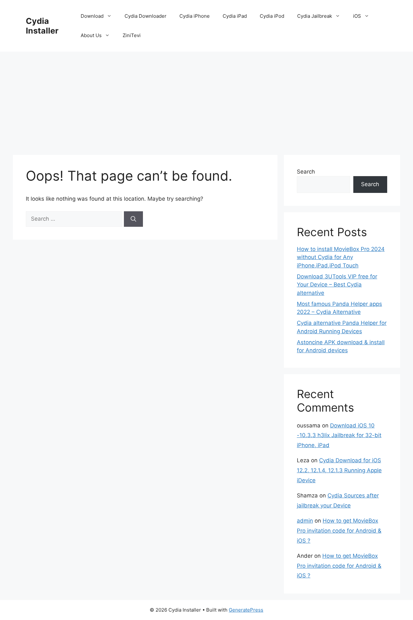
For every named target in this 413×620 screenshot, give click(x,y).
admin (305, 520)
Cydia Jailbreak (314, 16)
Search (306, 171)
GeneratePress (246, 610)
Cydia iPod (272, 16)
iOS (357, 16)
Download (92, 16)
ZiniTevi (132, 35)
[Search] (133, 219)
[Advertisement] (206, 100)
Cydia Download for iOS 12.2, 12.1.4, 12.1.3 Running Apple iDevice (339, 470)
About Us (91, 35)
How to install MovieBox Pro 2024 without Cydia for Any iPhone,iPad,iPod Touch (341, 257)
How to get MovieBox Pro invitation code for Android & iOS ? (339, 530)
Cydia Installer (42, 25)
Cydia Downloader (145, 16)
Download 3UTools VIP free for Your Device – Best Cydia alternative (337, 284)
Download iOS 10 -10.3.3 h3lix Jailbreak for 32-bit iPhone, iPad (339, 435)
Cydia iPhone (194, 16)
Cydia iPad (235, 16)
